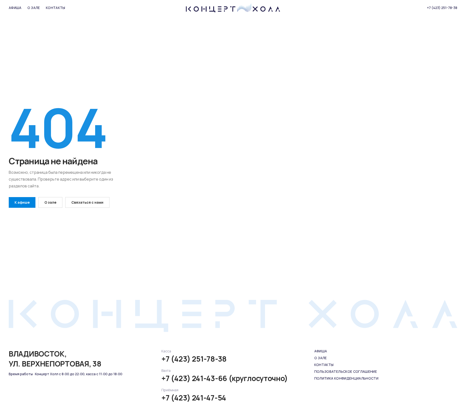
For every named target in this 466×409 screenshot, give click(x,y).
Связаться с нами (87, 202)
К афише (22, 202)
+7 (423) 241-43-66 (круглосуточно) (224, 378)
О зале (33, 7)
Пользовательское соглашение (345, 371)
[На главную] (233, 8)
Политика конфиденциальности (346, 378)
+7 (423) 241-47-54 (193, 397)
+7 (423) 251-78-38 (442, 7)
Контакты (55, 7)
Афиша (15, 7)
